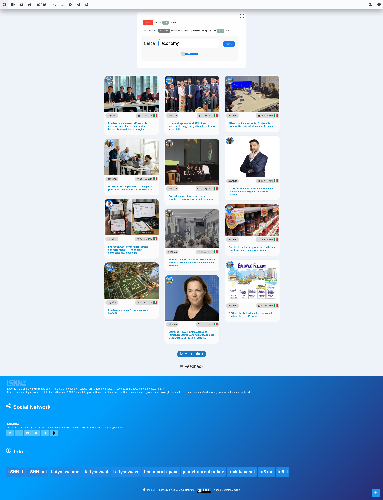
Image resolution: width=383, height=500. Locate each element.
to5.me (266, 471)
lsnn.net (150, 490)
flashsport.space (161, 471)
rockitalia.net (241, 471)
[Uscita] (379, 4)
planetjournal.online (203, 471)
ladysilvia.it (96, 471)
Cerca (149, 43)
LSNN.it (15, 471)
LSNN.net (37, 471)
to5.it (283, 471)
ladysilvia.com (66, 471)
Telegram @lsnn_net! (112, 427)
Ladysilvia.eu (126, 471)
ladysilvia (111, 115)
